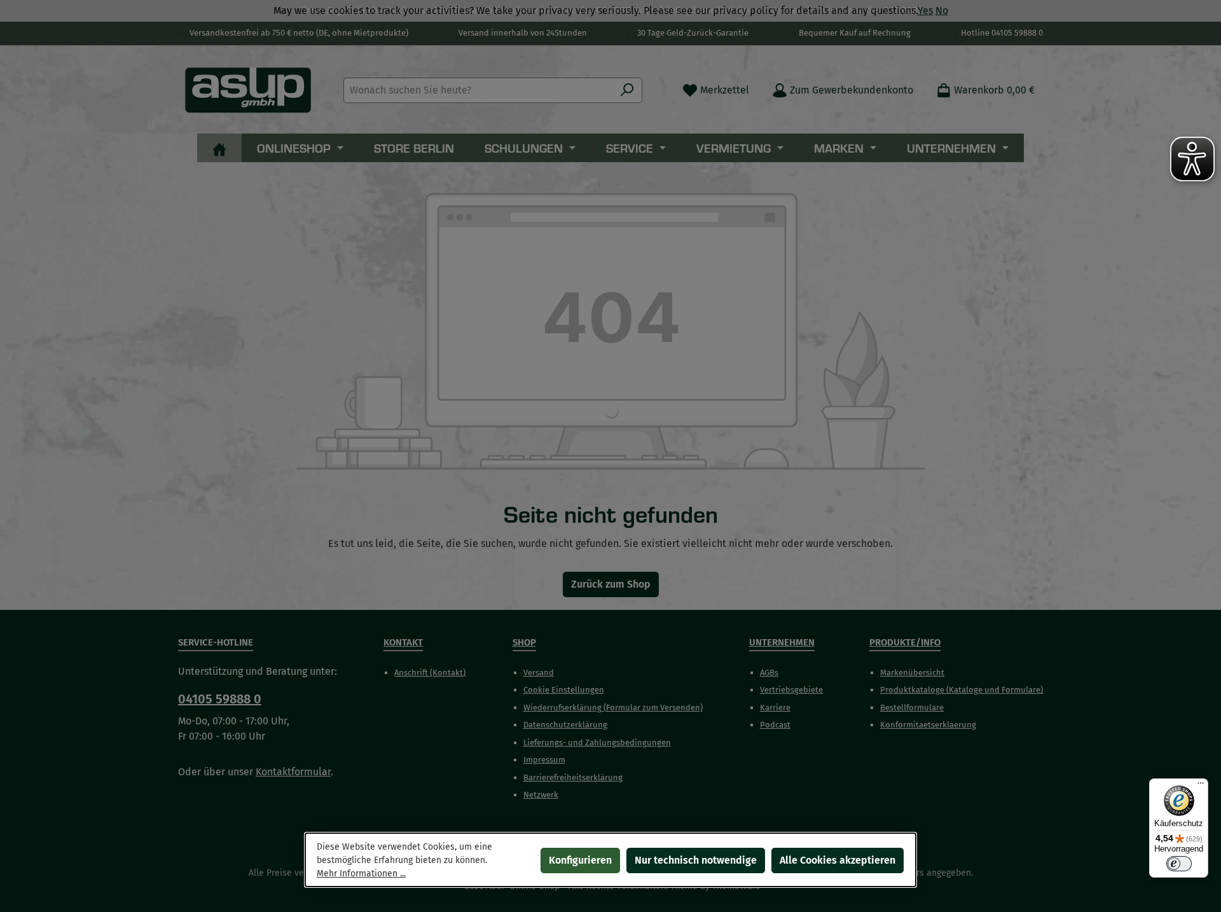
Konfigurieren (580, 860)
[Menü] (1200, 786)
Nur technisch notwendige (696, 860)
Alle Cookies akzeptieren (837, 860)
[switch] (1179, 863)
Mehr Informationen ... (361, 873)
